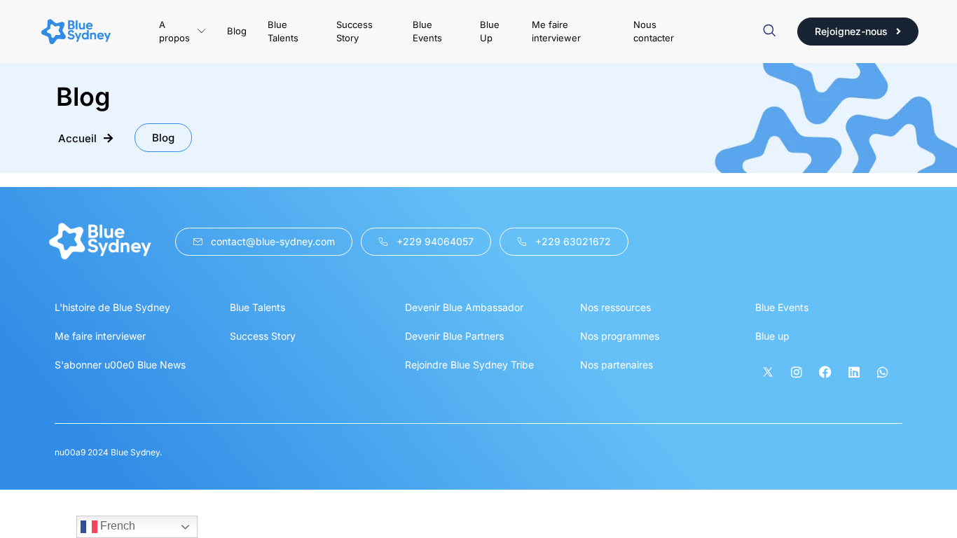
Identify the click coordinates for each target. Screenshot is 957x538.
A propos (174, 31)
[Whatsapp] (882, 372)
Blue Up (490, 31)
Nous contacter (653, 31)
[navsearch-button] (769, 31)
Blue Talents (283, 31)
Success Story (354, 31)
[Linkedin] (854, 372)
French (116, 526)
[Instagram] (796, 372)
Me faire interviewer (556, 31)
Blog (237, 30)
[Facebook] (825, 372)
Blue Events (427, 31)
